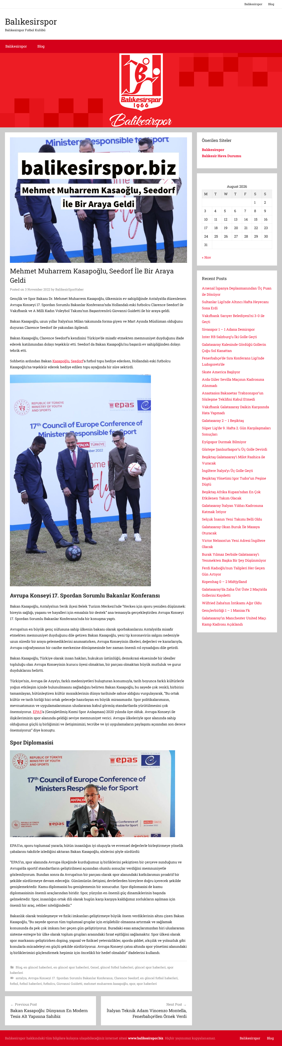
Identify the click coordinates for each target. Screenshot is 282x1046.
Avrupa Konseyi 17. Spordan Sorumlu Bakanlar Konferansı (70, 978)
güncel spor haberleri (150, 967)
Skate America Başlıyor (221, 372)
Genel (94, 967)
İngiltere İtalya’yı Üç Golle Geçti (227, 470)
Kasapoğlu (60, 361)
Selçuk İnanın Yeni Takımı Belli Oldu (232, 519)
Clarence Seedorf (126, 978)
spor (132, 983)
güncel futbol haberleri (116, 967)
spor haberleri (147, 983)
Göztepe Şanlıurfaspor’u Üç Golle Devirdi (234, 449)
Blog (271, 4)
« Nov (206, 257)
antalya (21, 978)
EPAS (37, 711)
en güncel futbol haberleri (159, 978)
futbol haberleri (31, 983)
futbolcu (49, 983)
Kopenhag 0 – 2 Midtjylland (224, 581)
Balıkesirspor (253, 4)
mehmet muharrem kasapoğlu (106, 983)
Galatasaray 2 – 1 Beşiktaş (223, 420)
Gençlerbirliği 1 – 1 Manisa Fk (226, 610)
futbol (14, 983)
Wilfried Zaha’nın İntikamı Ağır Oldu (232, 603)
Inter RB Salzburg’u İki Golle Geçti (229, 336)
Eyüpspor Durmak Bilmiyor (224, 441)
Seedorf (77, 361)
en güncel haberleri (38, 967)
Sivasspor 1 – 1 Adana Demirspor (228, 329)
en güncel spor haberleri (71, 967)
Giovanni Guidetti (69, 983)
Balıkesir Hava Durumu (222, 155)
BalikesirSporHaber (69, 289)
